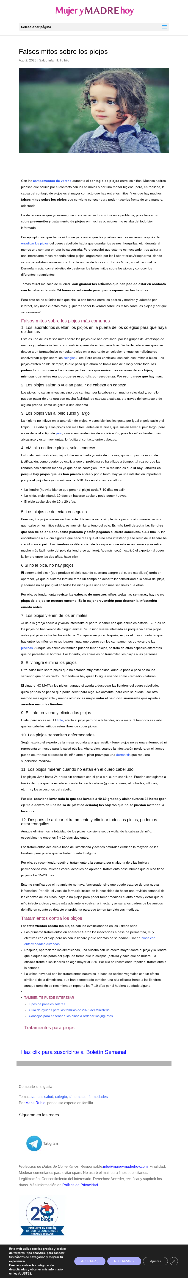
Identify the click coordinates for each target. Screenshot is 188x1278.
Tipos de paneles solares (47, 1004)
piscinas (27, 648)
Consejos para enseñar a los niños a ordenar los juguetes (71, 1016)
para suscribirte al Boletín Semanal (84, 1052)
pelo (59, 433)
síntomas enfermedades (88, 1097)
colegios (69, 358)
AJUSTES (24, 1274)
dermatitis (122, 755)
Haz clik (31, 1052)
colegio (61, 1097)
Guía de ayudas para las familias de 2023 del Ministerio (69, 1010)
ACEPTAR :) (90, 1261)
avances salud (41, 1097)
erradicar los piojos (35, 243)
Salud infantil (48, 60)
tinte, (60, 720)
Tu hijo (64, 60)
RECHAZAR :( (124, 1261)
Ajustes (155, 1261)
